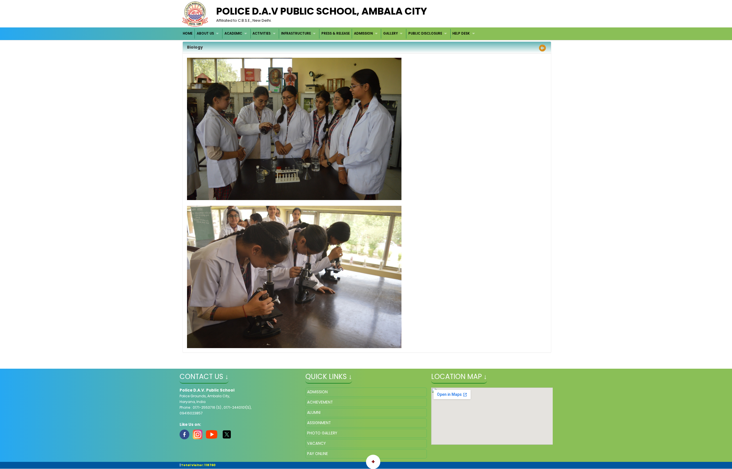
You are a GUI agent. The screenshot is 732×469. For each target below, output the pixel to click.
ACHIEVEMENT (320, 402)
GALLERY (390, 33)
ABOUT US (205, 33)
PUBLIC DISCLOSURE (425, 33)
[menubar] (329, 33)
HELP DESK (461, 33)
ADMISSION (363, 33)
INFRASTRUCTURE (296, 33)
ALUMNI (314, 412)
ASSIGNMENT (319, 423)
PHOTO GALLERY (322, 433)
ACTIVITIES (261, 33)
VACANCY (316, 443)
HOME (187, 33)
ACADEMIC (233, 33)
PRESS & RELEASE (335, 33)
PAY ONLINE (317, 453)
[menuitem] (188, 33)
